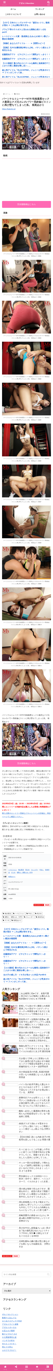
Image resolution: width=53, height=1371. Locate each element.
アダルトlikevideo (26, 3)
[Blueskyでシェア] (32, 915)
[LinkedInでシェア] (26, 929)
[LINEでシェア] (44, 922)
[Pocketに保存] (32, 922)
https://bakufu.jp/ (9, 109)
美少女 (27, 870)
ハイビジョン (12, 870)
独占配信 (21, 870)
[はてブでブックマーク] (20, 922)
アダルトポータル (9, 1327)
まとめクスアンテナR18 (12, 1321)
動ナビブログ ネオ (9, 1334)
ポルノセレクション (10, 1314)
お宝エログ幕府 (8, 1331)
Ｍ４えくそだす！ (9, 1344)
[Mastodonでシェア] (20, 915)
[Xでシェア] (9, 915)
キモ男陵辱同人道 (9, 1337)
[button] (48, 1274)
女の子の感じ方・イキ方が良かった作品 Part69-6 (24, 975)
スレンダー (34, 870)
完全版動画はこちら (26, 204)
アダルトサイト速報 (10, 1324)
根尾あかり (11, 876)
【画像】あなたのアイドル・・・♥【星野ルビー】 (24, 43)
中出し (41, 870)
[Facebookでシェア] (9, 922)
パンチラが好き (8, 1340)
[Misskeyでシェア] (44, 915)
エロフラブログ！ (9, 1350)
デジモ (13, 872)
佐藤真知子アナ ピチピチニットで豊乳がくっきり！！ (26, 54)
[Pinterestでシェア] (14, 929)
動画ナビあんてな (9, 1318)
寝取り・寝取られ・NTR (25, 872)
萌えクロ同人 (7, 1347)
